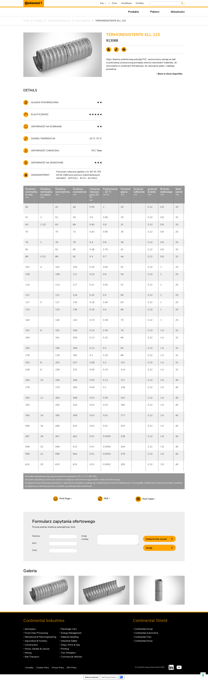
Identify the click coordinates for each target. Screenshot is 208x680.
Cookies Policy (42, 667)
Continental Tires (142, 636)
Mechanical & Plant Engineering (40, 636)
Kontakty (140, 3)
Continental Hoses (143, 640)
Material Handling (70, 636)
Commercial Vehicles (71, 656)
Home (26, 20)
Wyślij (149, 548)
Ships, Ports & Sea (70, 644)
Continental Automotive (146, 632)
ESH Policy (72, 667)
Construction (31, 644)
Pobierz (154, 11)
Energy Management (71, 632)
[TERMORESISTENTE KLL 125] (48, 590)
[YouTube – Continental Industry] (179, 667)
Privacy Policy (58, 667)
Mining (28, 652)
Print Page (65, 498)
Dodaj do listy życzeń (156, 539)
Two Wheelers (68, 652)
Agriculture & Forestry (36, 640)
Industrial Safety (69, 640)
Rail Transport (32, 656)
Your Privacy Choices (108, 677)
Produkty (133, 11)
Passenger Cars (69, 628)
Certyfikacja (126, 3)
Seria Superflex (82, 20)
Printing (65, 648)
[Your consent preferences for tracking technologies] (203, 675)
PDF (106, 498)
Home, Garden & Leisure (37, 648)
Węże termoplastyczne (59, 20)
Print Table (148, 499)
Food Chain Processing (36, 632)
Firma (114, 3)
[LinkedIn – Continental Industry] (171, 667)
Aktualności (178, 11)
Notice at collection (91, 677)
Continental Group (143, 628)
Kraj (101, 3)
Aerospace (30, 628)
